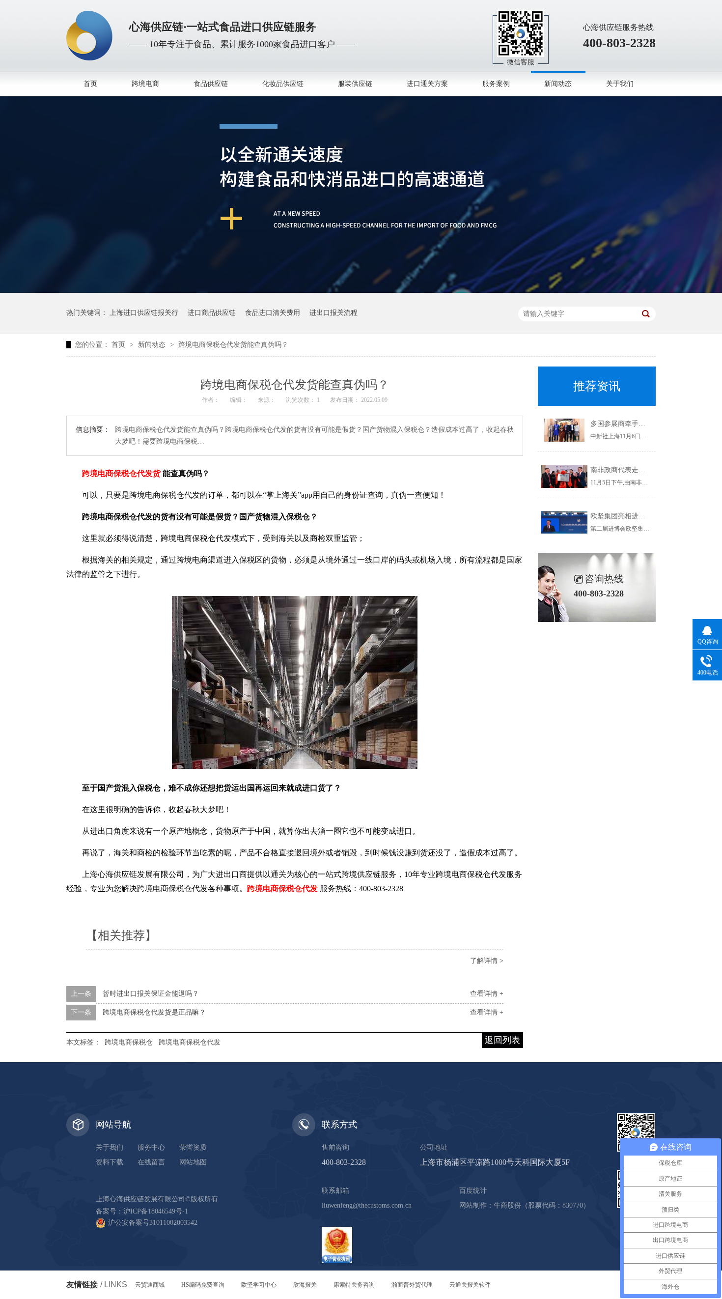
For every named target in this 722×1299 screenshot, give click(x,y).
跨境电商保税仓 (129, 1042)
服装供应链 (355, 83)
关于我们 (620, 83)
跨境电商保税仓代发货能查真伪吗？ (233, 344)
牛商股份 (507, 1205)
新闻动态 (558, 83)
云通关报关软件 (470, 1284)
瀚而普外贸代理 (412, 1284)
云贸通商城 (150, 1284)
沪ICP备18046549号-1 (155, 1211)
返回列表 (502, 1040)
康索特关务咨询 (354, 1284)
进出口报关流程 (333, 312)
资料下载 (109, 1162)
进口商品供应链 (212, 312)
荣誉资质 (193, 1147)
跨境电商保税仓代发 (190, 1042)
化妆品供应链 (283, 83)
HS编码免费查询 (202, 1284)
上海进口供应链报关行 (144, 312)
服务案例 (496, 83)
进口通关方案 (427, 83)
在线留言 (151, 1162)
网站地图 (193, 1162)
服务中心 (151, 1147)
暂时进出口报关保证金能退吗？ (151, 993)
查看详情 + (486, 993)
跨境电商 (145, 83)
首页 (90, 83)
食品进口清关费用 (272, 312)
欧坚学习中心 (259, 1284)
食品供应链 (211, 83)
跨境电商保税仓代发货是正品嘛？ (154, 1012)
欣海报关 (305, 1284)
